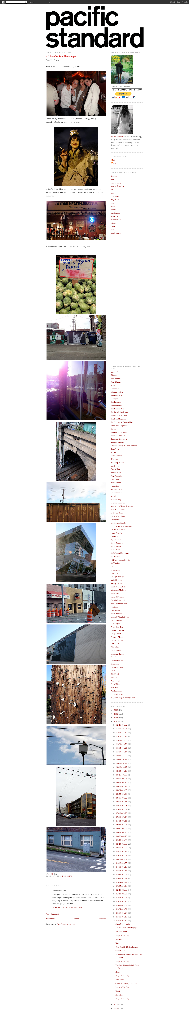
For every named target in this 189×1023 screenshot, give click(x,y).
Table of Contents (118, 435)
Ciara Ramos (116, 650)
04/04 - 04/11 (122, 870)
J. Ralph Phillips (117, 576)
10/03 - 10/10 (122, 771)
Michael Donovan (118, 502)
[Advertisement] (122, 314)
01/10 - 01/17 (122, 916)
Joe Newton (115, 556)
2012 (116, 713)
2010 (116, 721)
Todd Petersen (116, 405)
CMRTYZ (115, 643)
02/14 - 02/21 (122, 897)
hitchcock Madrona (118, 590)
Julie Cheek (115, 549)
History (118, 971)
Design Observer (117, 630)
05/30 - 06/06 (122, 840)
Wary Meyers (116, 382)
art (112, 189)
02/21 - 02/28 (122, 893)
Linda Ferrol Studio (118, 522)
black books (115, 233)
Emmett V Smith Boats (120, 616)
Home (76, 918)
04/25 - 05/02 (122, 859)
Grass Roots (120, 950)
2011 (116, 717)
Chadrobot (115, 664)
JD (112, 566)
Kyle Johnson (116, 539)
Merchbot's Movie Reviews (122, 506)
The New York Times (119, 415)
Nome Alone (116, 482)
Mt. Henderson (117, 492)
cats (112, 202)
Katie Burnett (116, 546)
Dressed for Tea (117, 627)
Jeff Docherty (116, 563)
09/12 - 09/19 (122, 782)
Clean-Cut (115, 647)
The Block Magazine (119, 425)
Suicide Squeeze (117, 442)
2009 (116, 1004)
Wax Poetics (115, 378)
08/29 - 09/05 (122, 790)
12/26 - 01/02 (122, 725)
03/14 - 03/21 (122, 882)
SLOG (113, 452)
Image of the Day (122, 935)
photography (116, 182)
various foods (116, 219)
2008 (116, 1008)
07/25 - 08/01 (122, 809)
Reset (117, 991)
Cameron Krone (117, 667)
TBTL (113, 428)
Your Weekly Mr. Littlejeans (126, 947)
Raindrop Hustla (117, 462)
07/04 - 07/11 (122, 820)
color (113, 226)
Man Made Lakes (118, 509)
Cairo (113, 670)
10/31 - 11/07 (122, 755)
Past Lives (115, 479)
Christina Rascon (117, 654)
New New (119, 994)
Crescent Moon (117, 637)
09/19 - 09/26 (122, 778)
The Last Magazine (118, 418)
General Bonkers (117, 596)
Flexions (114, 606)
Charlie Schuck (117, 660)
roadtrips (114, 216)
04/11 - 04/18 (122, 867)
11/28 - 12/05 (122, 740)
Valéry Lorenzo (117, 395)
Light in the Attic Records (121, 526)
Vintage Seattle (117, 392)
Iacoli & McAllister (118, 586)
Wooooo (114, 375)
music (113, 179)
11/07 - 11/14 (122, 751)
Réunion (114, 459)
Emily (113, 160)
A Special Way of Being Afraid (123, 697)
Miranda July (116, 499)
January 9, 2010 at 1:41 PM (67, 907)
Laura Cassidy (116, 533)
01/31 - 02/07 (122, 905)
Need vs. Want (121, 931)
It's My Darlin (116, 583)
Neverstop (115, 486)
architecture (115, 213)
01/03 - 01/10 (122, 920)
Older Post (102, 918)
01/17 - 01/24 (122, 913)
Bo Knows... (120, 979)
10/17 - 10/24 (122, 763)
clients (113, 223)
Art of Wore (115, 684)
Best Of (114, 677)
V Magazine (115, 398)
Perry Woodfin (116, 476)
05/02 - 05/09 (122, 855)
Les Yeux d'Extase (118, 529)
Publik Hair (115, 469)
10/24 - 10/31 (122, 759)
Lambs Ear (115, 536)
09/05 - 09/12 (122, 786)
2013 (116, 710)
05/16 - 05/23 (122, 847)
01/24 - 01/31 (122, 909)
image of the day (117, 186)
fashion (114, 176)
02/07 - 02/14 (122, 901)
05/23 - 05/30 (122, 843)
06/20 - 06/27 (122, 828)
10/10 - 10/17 (122, 767)
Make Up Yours (117, 512)
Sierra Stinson (116, 455)
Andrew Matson (117, 694)
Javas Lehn (115, 570)
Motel (113, 496)
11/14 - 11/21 (122, 748)
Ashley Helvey (117, 680)
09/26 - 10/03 (122, 774)
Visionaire (115, 388)
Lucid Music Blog (118, 516)
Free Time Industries (119, 603)
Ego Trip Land (116, 620)
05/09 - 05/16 (122, 851)
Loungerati (115, 519)
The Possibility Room (119, 412)
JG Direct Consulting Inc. (121, 560)
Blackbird (115, 674)
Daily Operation (117, 633)
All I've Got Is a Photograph (61, 56)
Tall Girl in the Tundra (119, 432)
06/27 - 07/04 (122, 824)
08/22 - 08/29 (122, 794)
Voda (113, 385)
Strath (113, 163)
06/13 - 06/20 (122, 832)
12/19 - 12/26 (122, 728)
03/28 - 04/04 (122, 874)
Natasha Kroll (116, 489)
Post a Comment (52, 914)
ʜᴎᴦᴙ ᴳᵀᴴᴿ (114, 371)
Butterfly (119, 943)
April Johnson (116, 690)
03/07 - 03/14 (122, 886)
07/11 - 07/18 (122, 817)
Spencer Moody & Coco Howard (124, 445)
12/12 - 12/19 (122, 732)
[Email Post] (55, 874)
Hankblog (115, 593)
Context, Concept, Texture (126, 983)
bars (112, 229)
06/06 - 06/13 (122, 836)
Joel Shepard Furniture (120, 553)
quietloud (115, 465)
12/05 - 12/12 (122, 736)
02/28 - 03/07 (122, 890)
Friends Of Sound (118, 600)
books (113, 209)
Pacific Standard (117, 136)
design (113, 206)
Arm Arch (114, 687)
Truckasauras (116, 402)
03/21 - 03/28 (122, 878)
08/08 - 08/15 (122, 801)
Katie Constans (117, 543)
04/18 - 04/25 (122, 863)
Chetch (114, 657)
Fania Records (116, 613)
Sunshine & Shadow (119, 439)
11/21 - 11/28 (122, 744)
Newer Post (50, 918)
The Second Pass (117, 408)
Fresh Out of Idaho (122, 923)
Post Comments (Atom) (66, 924)
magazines (115, 199)
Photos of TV (116, 472)
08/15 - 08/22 (122, 797)
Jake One (114, 573)
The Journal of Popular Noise (122, 422)
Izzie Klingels (116, 580)
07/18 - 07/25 (122, 813)
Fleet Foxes (115, 610)
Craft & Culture (117, 640)
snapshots (67, 876)
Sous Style (115, 449)
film (112, 192)
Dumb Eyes (115, 623)
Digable (118, 939)
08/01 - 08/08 (122, 805)
